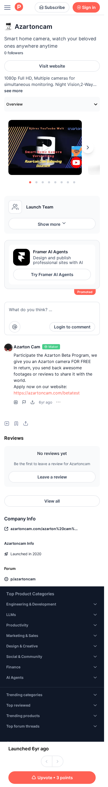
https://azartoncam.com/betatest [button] (47, 392)
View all (52, 501)
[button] (8, 348)
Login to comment (72, 326)
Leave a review (52, 477)
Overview (14, 104)
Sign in (89, 7)
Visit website (52, 66)
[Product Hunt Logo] (19, 7)
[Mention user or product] (14, 327)
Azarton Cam (27, 346)
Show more (49, 224)
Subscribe (55, 7)
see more (13, 90)
